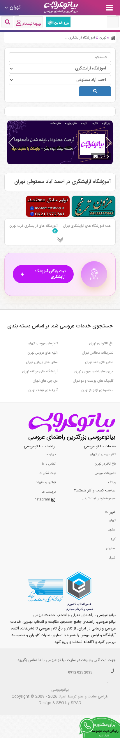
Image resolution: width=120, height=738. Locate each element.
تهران (112, 520)
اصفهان (111, 548)
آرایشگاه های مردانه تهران (40, 371)
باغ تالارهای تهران (101, 343)
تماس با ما (49, 464)
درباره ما (50, 454)
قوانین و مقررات (45, 482)
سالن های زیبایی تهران (42, 362)
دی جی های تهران (45, 381)
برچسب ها (49, 492)
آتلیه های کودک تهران (43, 390)
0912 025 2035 (80, 672)
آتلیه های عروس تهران (42, 353)
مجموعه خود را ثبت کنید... (99, 498)
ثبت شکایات (48, 473)
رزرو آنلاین (61, 23)
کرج (113, 539)
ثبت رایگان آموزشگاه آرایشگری (50, 274)
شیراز (112, 558)
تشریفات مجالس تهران (97, 353)
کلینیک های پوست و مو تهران (93, 381)
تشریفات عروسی (105, 473)
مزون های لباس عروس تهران (93, 371)
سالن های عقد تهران (99, 362)
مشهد (112, 530)
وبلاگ (112, 482)
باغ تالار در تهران (105, 464)
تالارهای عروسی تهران (43, 343)
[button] (109, 142)
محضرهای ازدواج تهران (97, 390)
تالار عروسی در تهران (103, 454)
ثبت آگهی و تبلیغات (93, 660)
